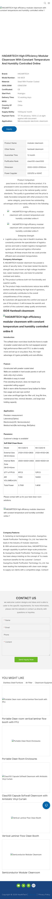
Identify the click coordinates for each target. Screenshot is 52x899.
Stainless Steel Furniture (13, 683)
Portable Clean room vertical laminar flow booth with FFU (24, 720)
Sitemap (32, 894)
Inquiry (9, 129)
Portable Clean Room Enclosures (19, 758)
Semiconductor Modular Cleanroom (21, 872)
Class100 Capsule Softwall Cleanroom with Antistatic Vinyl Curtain (25, 797)
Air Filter (29, 683)
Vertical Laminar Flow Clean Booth (20, 836)
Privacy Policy (44, 894)
